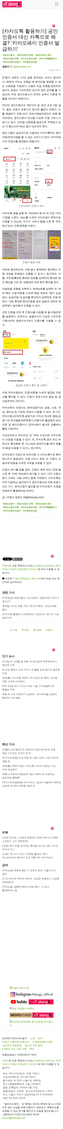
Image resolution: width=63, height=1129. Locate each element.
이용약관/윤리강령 (42, 1041)
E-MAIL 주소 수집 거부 (14, 1048)
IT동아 (5, 565)
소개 (32, 1038)
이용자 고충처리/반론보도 (16, 1041)
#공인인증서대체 (11, 58)
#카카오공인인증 (29, 58)
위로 (26, 630)
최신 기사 (8, 744)
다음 (48, 630)
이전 (14, 630)
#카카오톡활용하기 (48, 58)
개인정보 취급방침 (12, 1045)
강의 (5, 865)
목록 (38, 630)
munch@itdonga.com (14, 1117)
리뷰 (5, 832)
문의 (40, 1038)
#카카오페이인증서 (12, 62)
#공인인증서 (9, 55)
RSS (32, 1048)
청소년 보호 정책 (34, 1045)
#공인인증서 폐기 (44, 55)
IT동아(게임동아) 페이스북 (27, 578)
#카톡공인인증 (30, 62)
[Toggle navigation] (56, 4)
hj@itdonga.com (22, 66)
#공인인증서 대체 (25, 55)
